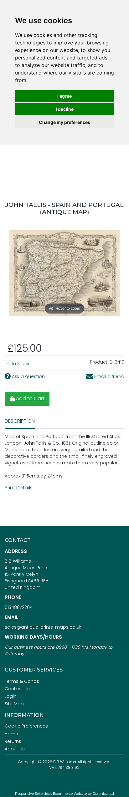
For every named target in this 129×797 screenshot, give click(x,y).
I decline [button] (65, 109)
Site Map (14, 704)
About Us (15, 749)
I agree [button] (64, 96)
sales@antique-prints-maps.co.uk (43, 627)
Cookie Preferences (26, 726)
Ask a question (28, 376)
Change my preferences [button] (64, 122)
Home (11, 734)
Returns (13, 741)
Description (20, 421)
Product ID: (102, 362)
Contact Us (17, 689)
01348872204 (19, 607)
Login (11, 696)
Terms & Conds (22, 681)
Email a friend (108, 376)
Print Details (19, 487)
